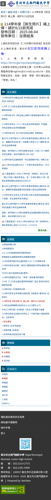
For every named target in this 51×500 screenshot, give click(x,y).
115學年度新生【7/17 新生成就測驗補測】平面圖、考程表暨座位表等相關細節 (25, 126)
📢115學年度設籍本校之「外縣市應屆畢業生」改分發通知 (25, 166)
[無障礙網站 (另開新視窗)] (25, 489)
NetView (26, 480)
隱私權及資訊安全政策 (12, 417)
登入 (3, 433)
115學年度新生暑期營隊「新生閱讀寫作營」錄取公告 (25, 159)
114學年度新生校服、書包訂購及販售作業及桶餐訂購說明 (25, 267)
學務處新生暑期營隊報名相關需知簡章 (19, 256)
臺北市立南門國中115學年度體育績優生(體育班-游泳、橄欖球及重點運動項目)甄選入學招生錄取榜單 (25, 188)
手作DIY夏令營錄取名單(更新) (15, 273)
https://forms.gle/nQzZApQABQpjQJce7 (23, 62)
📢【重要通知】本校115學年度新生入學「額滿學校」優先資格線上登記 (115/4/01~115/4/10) (25, 223)
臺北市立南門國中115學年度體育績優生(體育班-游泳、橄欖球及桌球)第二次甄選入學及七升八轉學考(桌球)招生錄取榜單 (25, 142)
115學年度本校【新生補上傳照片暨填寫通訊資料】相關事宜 (25, 117)
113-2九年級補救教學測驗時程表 (16, 252)
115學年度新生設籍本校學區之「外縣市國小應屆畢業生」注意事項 (25, 315)
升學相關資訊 (8, 248)
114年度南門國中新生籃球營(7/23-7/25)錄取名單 (23, 261)
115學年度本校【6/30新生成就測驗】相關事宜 (22, 132)
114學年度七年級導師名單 (13, 289)
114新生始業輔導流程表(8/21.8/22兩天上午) (21, 305)
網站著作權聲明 (9, 422)
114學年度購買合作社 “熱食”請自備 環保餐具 (23, 277)
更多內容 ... (43, 230)
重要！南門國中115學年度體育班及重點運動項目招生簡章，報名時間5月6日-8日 (25, 214)
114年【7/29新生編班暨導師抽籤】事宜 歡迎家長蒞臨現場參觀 (25, 283)
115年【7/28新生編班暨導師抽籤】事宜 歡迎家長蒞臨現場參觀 (25, 108)
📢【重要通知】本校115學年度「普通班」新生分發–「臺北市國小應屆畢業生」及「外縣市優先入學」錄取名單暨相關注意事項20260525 (25, 177)
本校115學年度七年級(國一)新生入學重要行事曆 (23, 309)
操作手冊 (5, 427)
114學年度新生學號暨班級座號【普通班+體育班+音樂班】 (25, 295)
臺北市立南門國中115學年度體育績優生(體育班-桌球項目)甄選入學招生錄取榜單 (25, 205)
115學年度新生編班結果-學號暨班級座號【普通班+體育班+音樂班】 (25, 99)
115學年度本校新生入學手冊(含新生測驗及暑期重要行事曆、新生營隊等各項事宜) (25, 196)
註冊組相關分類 (9, 244)
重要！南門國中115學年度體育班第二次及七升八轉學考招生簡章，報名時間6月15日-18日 (25, 152)
